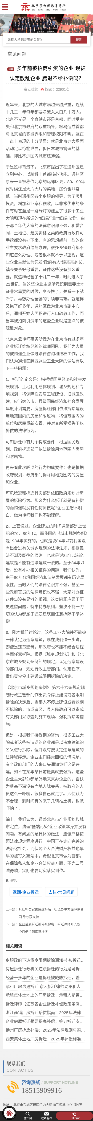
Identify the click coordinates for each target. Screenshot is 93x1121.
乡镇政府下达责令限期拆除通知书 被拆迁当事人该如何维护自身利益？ (46, 960)
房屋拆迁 (42, 408)
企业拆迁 (14, 346)
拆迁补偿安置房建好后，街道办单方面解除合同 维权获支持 (51, 912)
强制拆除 (67, 716)
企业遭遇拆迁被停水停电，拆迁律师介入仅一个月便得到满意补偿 (51, 927)
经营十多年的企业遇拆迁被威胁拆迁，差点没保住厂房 (46, 977)
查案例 (28, 1118)
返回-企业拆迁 (26, 892)
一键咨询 (74, 1118)
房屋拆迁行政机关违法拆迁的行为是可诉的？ (46, 969)
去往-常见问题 (61, 892)
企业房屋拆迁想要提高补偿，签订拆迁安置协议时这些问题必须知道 (46, 1021)
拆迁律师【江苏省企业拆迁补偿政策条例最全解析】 (46, 1004)
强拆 (67, 771)
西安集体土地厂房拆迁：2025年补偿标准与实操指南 (46, 1039)
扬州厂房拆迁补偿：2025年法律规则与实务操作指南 (46, 1030)
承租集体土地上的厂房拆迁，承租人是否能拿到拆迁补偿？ (46, 995)
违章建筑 (26, 647)
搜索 (79, 39)
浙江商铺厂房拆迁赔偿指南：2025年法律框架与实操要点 (46, 1012)
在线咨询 (46, 1118)
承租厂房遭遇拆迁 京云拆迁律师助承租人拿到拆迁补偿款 (46, 986)
